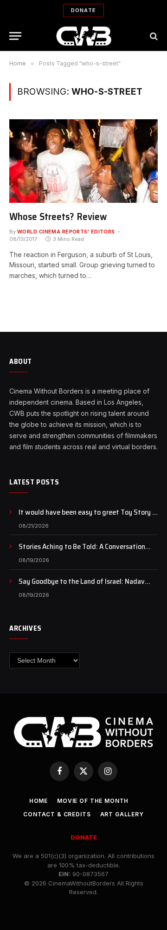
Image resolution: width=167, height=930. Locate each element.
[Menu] (15, 36)
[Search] (153, 36)
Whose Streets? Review (58, 216)
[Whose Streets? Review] (83, 161)
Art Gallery (122, 814)
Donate (83, 10)
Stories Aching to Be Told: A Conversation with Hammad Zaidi (82, 552)
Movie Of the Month (92, 800)
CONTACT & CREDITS (56, 814)
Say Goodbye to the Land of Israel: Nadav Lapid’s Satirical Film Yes (82, 586)
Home (38, 800)
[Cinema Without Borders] (83, 36)
